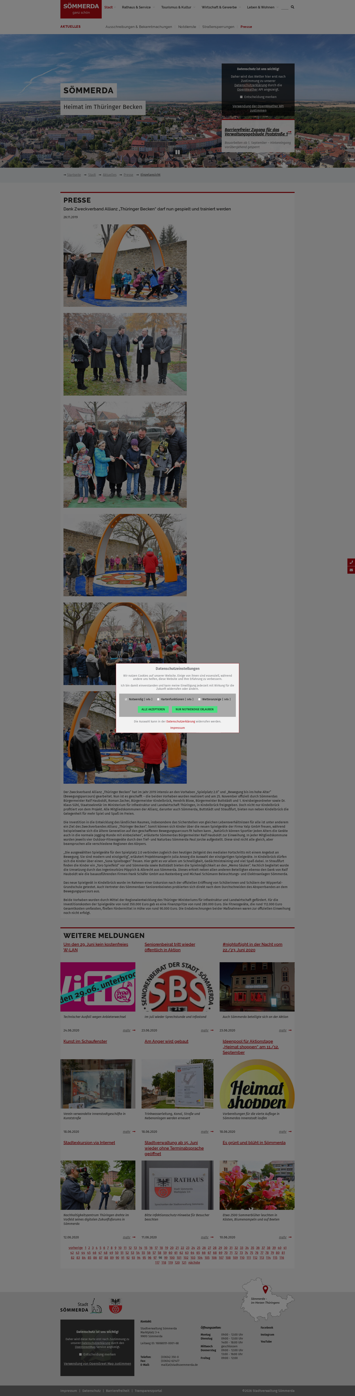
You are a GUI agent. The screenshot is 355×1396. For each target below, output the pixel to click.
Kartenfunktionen (172, 699)
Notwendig (136, 699)
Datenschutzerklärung (180, 721)
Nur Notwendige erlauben (195, 709)
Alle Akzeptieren (153, 709)
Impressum (177, 727)
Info (148, 699)
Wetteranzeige (211, 699)
